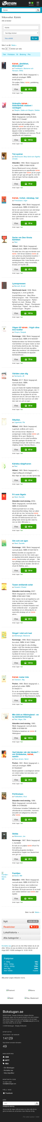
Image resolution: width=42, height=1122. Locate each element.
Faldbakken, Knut (20, 796)
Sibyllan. (16, 419)
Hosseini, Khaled (20, 587)
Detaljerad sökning (8, 1106)
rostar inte (20, 677)
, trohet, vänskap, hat (25, 198)
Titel (4, 54)
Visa (16, 89)
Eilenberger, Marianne (22, 636)
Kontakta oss (6, 946)
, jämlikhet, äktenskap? (20, 64)
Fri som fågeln (19, 494)
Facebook (9, 1093)
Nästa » (14, 45)
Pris (29, 54)
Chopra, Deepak (20, 332)
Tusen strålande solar (22, 584)
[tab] (21, 921)
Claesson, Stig (19, 679)
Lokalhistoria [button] (10, 932)
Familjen (16, 873)
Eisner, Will (18, 876)
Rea (6, 1063)
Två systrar (17, 154)
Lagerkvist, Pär (19, 422)
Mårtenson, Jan (19, 836)
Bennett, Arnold (19, 286)
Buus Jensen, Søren (21, 759)
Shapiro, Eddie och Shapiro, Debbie (27, 110)
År (17, 54)
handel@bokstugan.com (9, 1083)
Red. (16, 242)
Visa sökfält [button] (9, 38)
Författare (11, 54)
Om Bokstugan (9, 1068)
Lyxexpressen (19, 283)
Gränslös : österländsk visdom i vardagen (22, 105)
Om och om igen (20, 540)
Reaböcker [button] (20, 926)
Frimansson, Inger (20, 200)
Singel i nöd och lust (22, 633)
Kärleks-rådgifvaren (21, 463)
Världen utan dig (20, 373)
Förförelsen (17, 794)
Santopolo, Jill (19, 376)
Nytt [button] (20, 921)
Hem (6, 1057)
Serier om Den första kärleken (22, 238)
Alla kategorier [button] (11, 937)
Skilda (15, 833)
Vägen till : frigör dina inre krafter (25, 328)
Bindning (23, 54)
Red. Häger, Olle (20, 719)
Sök (35, 38)
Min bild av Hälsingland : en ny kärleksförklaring (25, 715)
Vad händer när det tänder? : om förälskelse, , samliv (26, 754)
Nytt (6, 1060)
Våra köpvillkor (9, 1073)
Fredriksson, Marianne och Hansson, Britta (22, 69)
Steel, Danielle (19, 497)
